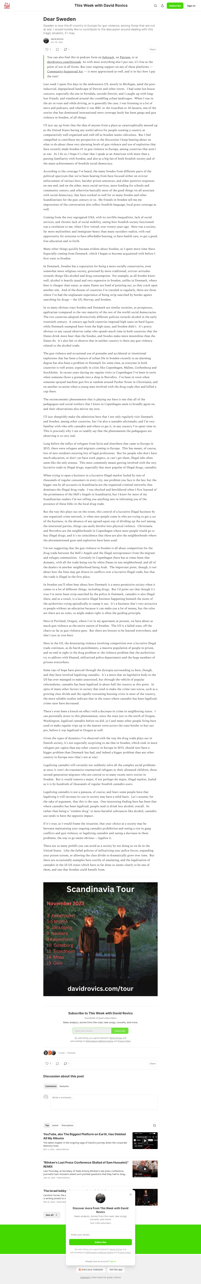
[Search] (155, 6)
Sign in (191, 5)
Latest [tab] (55, 1125)
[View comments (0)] (57, 49)
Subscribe (175, 5)
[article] (100, 1144)
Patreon (125, 57)
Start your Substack (92, 1269)
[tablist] (57, 1086)
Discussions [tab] (67, 1125)
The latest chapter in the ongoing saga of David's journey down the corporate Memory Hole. (85, 1144)
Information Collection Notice (99, 1252)
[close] (130, 1194)
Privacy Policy (124, 1252)
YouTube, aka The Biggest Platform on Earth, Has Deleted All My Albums (84, 1136)
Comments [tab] (50, 1086)
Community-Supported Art (65, 71)
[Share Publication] (162, 6)
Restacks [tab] (64, 1086)
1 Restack (71, 1052)
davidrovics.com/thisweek (64, 62)
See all (50, 1214)
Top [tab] (47, 1125)
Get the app (116, 1269)
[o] (145, 1141)
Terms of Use (116, 1249)
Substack (108, 57)
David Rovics (57, 39)
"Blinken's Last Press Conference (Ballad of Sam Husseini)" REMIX (85, 1164)
